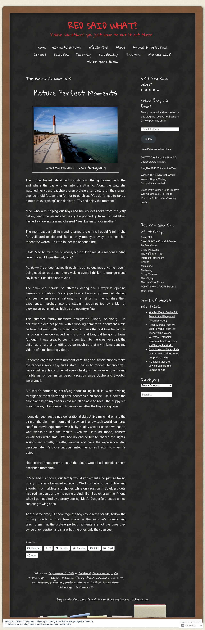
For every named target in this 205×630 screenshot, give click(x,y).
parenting (56, 582)
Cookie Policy (65, 624)
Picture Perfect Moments (75, 92)
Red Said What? (102, 26)
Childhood (84, 573)
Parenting (83, 54)
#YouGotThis (98, 47)
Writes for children (102, 61)
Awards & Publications (150, 47)
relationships (92, 582)
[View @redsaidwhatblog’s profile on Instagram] (150, 90)
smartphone (110, 582)
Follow (148, 139)
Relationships (109, 54)
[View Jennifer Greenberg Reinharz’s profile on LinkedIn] (157, 90)
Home (42, 47)
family (79, 578)
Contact (40, 54)
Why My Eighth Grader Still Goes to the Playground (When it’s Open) (163, 316)
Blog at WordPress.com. (71, 599)
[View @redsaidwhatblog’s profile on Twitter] (146, 90)
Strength (133, 54)
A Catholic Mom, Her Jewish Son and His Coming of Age (160, 365)
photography (73, 582)
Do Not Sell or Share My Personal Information (118, 599)
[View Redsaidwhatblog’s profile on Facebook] (142, 90)
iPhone (90, 578)
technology (65, 587)
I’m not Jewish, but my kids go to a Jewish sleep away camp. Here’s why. (164, 353)
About (120, 47)
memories (102, 578)
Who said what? (159, 54)
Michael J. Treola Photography (83, 167)
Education (61, 54)
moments (117, 578)
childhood (67, 578)
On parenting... (102, 573)
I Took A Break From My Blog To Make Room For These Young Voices (162, 329)
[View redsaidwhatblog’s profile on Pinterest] (153, 90)
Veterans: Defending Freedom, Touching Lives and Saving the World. (163, 341)
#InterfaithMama (66, 47)
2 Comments (84, 587)
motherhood (40, 582)
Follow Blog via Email (154, 103)
